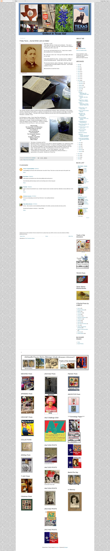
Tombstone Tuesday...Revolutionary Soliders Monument (84, 135)
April (80, 146)
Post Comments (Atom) (29, 238)
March (80, 147)
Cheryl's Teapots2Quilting (28, 168)
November (81, 83)
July (80, 90)
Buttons (79, 311)
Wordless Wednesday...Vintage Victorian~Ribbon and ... (84, 104)
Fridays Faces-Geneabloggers (28, 159)
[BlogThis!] (42, 158)
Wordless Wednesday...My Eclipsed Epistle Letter (84, 93)
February (81, 149)
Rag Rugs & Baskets (81, 317)
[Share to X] (43, 158)
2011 (79, 155)
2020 (79, 68)
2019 (79, 69)
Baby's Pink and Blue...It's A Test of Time (84, 125)
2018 (79, 71)
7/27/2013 (34, 196)
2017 (79, 73)
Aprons (78, 308)
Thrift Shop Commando (83, 187)
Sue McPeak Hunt (81, 48)
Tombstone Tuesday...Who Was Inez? (83, 97)
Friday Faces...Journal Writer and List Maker (83, 101)
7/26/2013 (37, 168)
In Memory (79, 316)
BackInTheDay (80, 343)
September (81, 87)
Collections (79, 312)
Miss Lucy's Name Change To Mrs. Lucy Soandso (83, 118)
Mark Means (25, 176)
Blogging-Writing (80, 309)
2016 (79, 75)
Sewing (79, 320)
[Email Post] (38, 157)
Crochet (79, 314)
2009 (79, 158)
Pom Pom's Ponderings (83, 208)
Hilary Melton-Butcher (28, 204)
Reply (24, 172)
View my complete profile (81, 50)
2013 (79, 80)
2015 (79, 76)
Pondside (25, 186)
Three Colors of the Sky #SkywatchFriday (86, 180)
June (80, 142)
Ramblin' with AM (81, 177)
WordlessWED (80, 333)
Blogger (66, 547)
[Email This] (40, 158)
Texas (78, 325)
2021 (79, 66)
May (80, 144)
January (80, 151)
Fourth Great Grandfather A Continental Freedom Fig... (84, 139)
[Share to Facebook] (45, 158)
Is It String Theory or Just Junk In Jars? (84, 127)
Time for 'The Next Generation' (82, 130)
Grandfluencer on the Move (86, 189)
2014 (79, 78)
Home (46, 236)
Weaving (79, 331)
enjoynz (57, 547)
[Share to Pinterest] (46, 158)
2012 (79, 153)
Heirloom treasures (27, 196)
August (80, 88)
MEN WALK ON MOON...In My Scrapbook (82, 114)
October (80, 85)
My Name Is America (83, 132)
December (81, 81)
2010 (79, 157)
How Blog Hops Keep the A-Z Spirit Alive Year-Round (86, 201)
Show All (87, 217)
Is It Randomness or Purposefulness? (83, 122)
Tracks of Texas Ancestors (82, 329)
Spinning (79, 322)
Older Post (71, 236)
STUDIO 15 (79, 319)
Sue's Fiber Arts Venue (82, 323)
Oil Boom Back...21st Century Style (83, 108)
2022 (79, 64)
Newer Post (22, 236)
